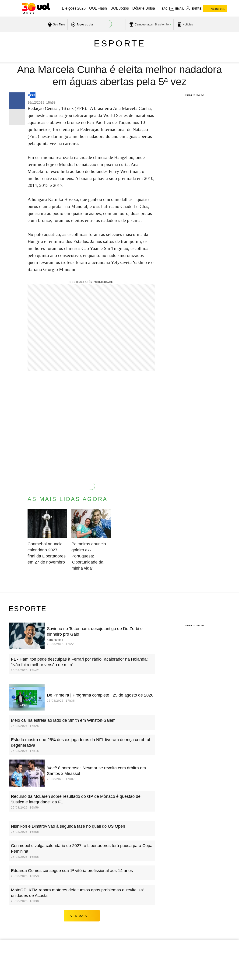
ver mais (78, 916)
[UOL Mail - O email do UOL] (176, 8)
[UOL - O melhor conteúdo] (35, 8)
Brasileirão (162, 24)
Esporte (119, 43)
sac (165, 8)
